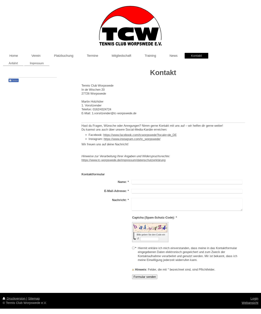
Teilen (15, 80)
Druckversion (16, 298)
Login (254, 298)
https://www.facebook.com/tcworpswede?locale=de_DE (140, 134)
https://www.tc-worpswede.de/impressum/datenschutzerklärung (123, 160)
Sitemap (34, 298)
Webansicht (250, 303)
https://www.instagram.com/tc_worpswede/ (132, 139)
